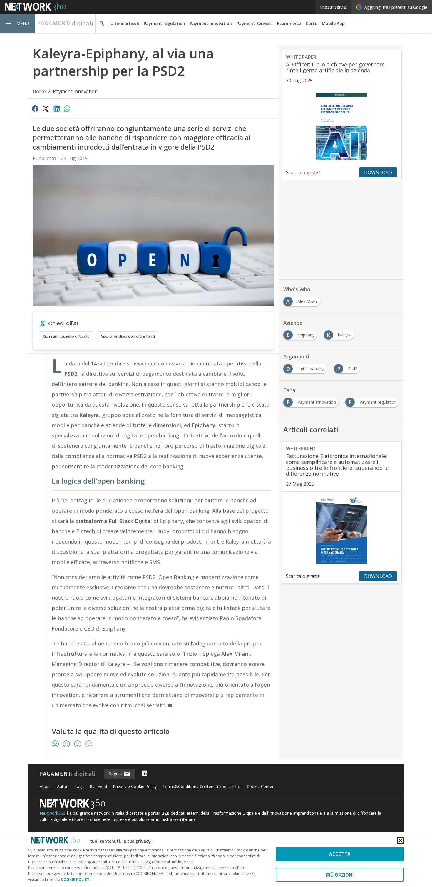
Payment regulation (164, 23)
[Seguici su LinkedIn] (144, 773)
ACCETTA (340, 854)
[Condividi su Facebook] (35, 108)
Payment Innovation (211, 23)
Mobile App (333, 23)
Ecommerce (289, 23)
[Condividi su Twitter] (45, 108)
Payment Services (254, 23)
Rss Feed (98, 786)
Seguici (116, 773)
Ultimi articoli (124, 23)
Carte (311, 23)
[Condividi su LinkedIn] (56, 108)
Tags (79, 786)
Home (39, 91)
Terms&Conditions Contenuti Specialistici (202, 786)
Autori (62, 786)
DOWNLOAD (378, 172)
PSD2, (71, 373)
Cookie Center (260, 786)
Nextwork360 (52, 813)
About (45, 786)
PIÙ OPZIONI (340, 875)
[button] (17, 23)
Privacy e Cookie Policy (135, 786)
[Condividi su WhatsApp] (67, 108)
